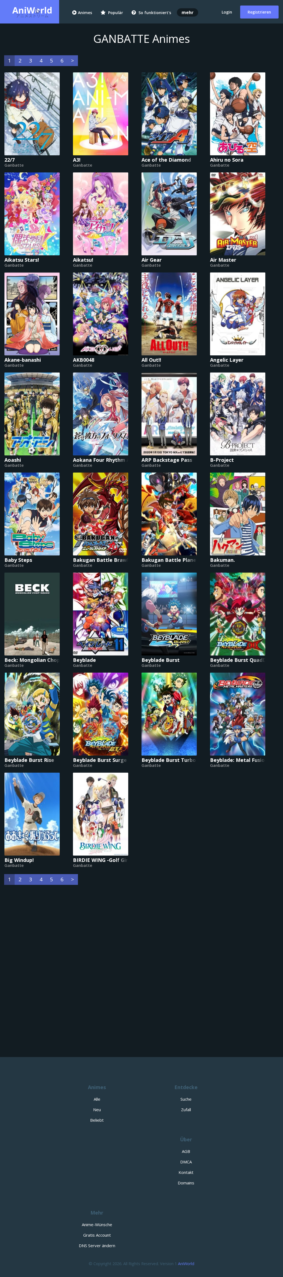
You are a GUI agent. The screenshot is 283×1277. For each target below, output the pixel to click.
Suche (186, 1099)
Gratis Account (97, 1235)
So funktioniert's (154, 12)
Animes (85, 12)
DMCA (186, 1162)
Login (227, 12)
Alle (97, 1099)
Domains (186, 1183)
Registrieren (259, 12)
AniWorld (186, 1263)
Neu (97, 1109)
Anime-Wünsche (97, 1224)
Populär (115, 12)
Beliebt (97, 1120)
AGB (186, 1151)
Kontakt (186, 1172)
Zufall (186, 1109)
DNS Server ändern (97, 1245)
